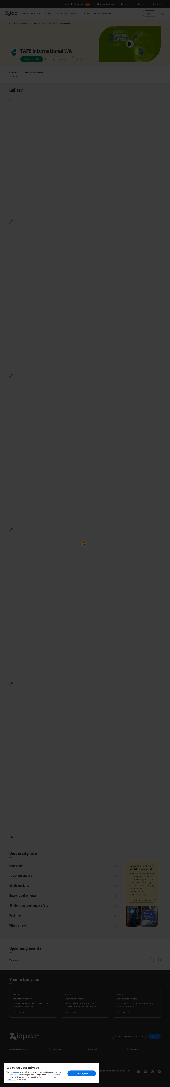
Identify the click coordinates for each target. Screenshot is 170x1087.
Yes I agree (82, 1073)
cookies (16, 1072)
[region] (51, 1073)
